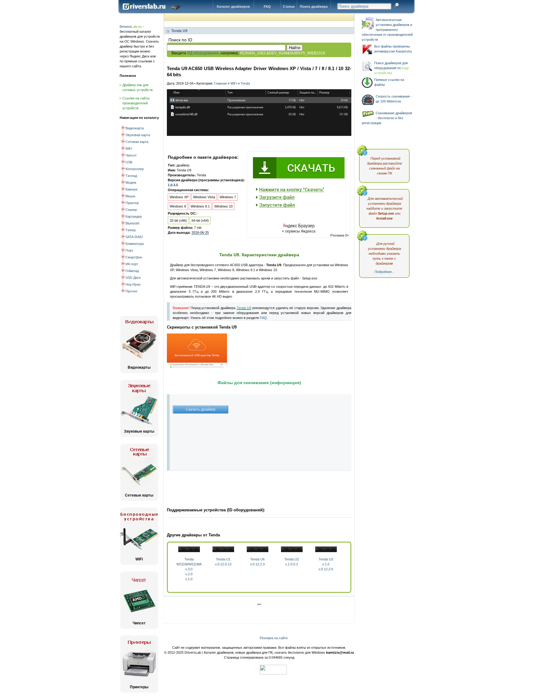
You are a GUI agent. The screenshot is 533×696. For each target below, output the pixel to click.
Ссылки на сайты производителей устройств (136, 103)
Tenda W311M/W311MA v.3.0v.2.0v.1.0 (189, 569)
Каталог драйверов (233, 6)
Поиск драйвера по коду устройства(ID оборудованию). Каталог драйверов (152, 11)
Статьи (289, 6)
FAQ (267, 6)
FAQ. (264, 318)
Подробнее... (384, 272)
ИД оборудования (203, 53)
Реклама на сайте (274, 638)
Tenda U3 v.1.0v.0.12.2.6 (326, 564)
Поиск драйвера (314, 6)
